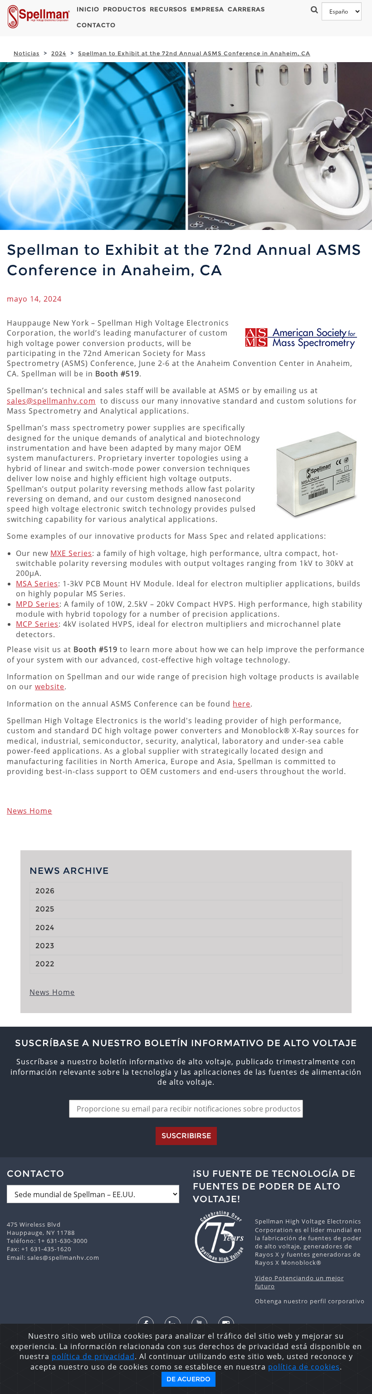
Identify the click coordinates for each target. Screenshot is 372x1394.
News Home (29, 811)
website (49, 687)
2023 (44, 945)
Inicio (88, 9)
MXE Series (71, 553)
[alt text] (219, 1236)
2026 (45, 891)
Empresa (207, 9)
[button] (312, 9)
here (241, 704)
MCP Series (37, 624)
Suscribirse (186, 1135)
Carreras (246, 9)
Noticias (26, 53)
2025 (44, 909)
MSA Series (37, 584)
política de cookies (304, 1367)
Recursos (168, 9)
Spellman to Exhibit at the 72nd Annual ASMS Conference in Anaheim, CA (194, 53)
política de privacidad (93, 1356)
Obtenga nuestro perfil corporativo (310, 1301)
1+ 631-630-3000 (63, 1241)
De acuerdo (188, 1379)
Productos (124, 9)
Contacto (96, 25)
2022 (44, 964)
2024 (58, 53)
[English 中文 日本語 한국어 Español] (342, 11)
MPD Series (37, 604)
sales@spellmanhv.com (51, 401)
